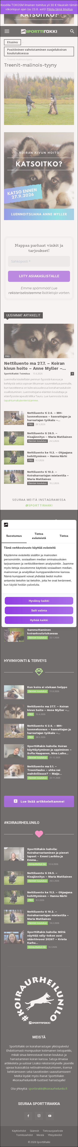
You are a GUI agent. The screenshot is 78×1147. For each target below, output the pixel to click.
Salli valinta (39, 610)
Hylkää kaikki (39, 620)
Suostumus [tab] (14, 535)
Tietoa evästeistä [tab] (39, 536)
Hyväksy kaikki (39, 600)
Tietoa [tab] (64, 535)
